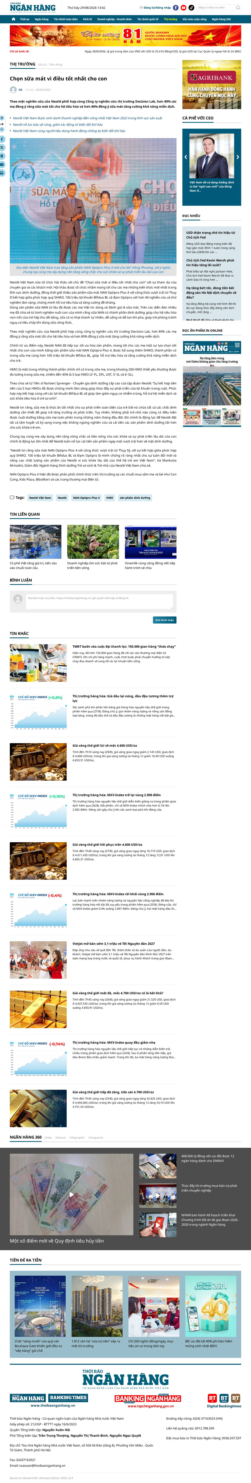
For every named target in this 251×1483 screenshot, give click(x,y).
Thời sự (24, 19)
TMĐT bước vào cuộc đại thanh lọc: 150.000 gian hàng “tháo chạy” (124, 646)
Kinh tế (87, 19)
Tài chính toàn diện (66, 19)
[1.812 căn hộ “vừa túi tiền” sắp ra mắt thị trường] (97, 1306)
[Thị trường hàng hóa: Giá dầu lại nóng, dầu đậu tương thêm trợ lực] (38, 712)
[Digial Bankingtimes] (224, 1401)
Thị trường (170, 19)
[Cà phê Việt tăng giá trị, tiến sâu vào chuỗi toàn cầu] (35, 542)
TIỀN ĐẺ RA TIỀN (26, 1260)
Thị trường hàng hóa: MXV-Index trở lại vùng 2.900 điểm (117, 795)
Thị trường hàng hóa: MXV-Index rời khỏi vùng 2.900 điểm (118, 894)
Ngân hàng (41, 19)
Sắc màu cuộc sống (194, 19)
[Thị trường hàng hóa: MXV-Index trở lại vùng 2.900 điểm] (38, 811)
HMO (109, 498)
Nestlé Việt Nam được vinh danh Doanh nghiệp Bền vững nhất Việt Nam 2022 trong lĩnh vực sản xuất (87, 118)
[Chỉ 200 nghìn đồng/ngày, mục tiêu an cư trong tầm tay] (153, 1306)
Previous (186, 157)
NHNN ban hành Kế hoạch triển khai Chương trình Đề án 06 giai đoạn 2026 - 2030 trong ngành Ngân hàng (210, 1220)
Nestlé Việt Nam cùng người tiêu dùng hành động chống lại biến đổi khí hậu (69, 131)
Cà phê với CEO (198, 118)
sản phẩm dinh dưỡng (135, 498)
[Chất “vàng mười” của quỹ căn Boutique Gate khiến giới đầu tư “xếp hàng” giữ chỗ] (40, 1306)
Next (237, 157)
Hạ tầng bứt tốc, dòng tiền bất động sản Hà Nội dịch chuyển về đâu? (211, 293)
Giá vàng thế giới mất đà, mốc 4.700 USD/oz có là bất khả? (118, 993)
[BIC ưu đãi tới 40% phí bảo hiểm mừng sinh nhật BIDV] (210, 1306)
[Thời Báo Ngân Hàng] (36, 7)
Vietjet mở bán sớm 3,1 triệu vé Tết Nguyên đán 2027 (114, 943)
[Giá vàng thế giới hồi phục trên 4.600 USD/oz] (38, 861)
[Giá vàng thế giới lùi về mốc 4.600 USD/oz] (38, 762)
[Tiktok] (191, 8)
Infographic (77, 1137)
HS (20, 90)
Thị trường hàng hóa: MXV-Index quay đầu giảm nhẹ (114, 1042)
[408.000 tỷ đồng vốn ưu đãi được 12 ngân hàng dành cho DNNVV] (157, 1166)
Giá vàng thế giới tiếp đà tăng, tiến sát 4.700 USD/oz (113, 1092)
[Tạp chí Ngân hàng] (148, 1401)
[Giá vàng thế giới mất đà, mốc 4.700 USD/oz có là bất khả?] (38, 1009)
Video (48, 1137)
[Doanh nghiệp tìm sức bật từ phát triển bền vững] (93, 542)
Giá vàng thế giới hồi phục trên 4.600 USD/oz (107, 844)
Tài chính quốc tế (147, 19)
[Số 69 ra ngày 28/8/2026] (211, 384)
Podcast (60, 1137)
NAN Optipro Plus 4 (86, 498)
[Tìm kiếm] (238, 8)
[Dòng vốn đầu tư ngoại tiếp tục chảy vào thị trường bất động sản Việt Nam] (211, 156)
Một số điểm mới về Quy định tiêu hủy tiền (57, 1240)
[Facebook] (176, 8)
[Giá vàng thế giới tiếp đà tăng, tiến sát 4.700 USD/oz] (38, 1108)
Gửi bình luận (165, 620)
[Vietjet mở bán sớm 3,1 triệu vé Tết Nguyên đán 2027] (38, 960)
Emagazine (96, 1137)
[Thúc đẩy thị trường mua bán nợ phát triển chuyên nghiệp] (157, 1195)
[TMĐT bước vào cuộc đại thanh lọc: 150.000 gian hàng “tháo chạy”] (38, 663)
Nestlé (62, 498)
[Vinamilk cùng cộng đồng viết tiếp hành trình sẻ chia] (150, 542)
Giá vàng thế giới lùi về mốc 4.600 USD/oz (105, 745)
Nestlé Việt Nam (40, 498)
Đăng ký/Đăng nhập (157, 7)
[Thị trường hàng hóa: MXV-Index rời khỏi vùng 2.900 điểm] (38, 910)
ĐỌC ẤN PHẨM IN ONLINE (202, 330)
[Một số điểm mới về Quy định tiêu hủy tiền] (71, 1194)
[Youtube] (183, 8)
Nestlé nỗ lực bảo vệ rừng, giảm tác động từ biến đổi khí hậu (58, 124)
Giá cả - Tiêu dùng (50, 64)
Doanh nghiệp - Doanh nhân (114, 19)
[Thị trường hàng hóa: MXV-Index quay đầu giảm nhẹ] (38, 1059)
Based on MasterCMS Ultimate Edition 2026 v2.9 (41, 1478)
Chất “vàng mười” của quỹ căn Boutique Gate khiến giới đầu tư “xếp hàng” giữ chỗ (38, 1346)
